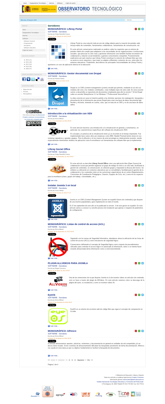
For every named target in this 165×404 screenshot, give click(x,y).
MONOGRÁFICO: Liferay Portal (65, 29)
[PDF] (136, 30)
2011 (26, 64)
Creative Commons (138, 377)
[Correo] (142, 30)
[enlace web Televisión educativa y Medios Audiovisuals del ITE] (111, 397)
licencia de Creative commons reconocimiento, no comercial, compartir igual (34, 117)
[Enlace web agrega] (60, 397)
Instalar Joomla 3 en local (62, 185)
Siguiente (80, 360)
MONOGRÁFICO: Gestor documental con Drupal (74, 73)
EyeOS (51, 295)
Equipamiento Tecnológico (38, 3)
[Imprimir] (139, 30)
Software (60, 3)
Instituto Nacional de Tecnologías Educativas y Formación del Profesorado (120, 381)
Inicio (25, 3)
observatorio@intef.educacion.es (133, 379)
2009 (26, 68)
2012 (26, 62)
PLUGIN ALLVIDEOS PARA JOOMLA (68, 263)
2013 (26, 60)
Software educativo (30, 47)
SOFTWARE (53, 32)
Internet (51, 3)
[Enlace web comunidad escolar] (73, 397)
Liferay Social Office (59, 149)
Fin (89, 360)
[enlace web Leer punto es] (85, 397)
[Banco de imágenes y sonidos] (136, 397)
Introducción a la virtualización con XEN (70, 113)
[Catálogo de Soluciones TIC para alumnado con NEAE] (123, 397)
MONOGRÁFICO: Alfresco (62, 331)
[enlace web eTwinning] (98, 397)
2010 (26, 66)
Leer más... (54, 68)
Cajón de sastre (71, 3)
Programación (28, 43)
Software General (29, 41)
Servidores (63, 32)
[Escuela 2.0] (35, 397)
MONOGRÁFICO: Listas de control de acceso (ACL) (76, 224)
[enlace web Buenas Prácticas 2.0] (47, 397)
